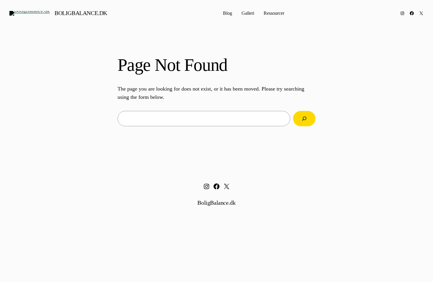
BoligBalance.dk (80, 13)
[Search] (304, 118)
